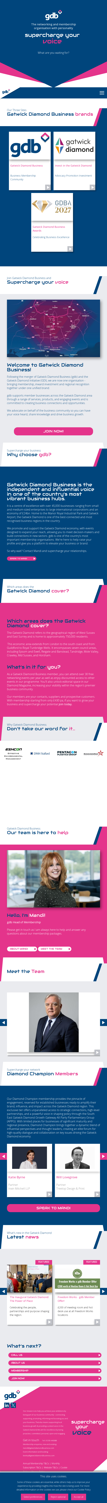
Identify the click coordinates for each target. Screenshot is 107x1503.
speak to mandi (18, 558)
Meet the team (51, 948)
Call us (16, 1355)
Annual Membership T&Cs (36, 1463)
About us (18, 1362)
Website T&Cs (51, 1467)
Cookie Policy (84, 1489)
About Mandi (19, 948)
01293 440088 (51, 1440)
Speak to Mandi (53, 1208)
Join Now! (53, 431)
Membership (19, 1370)
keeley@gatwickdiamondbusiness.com (38, 1455)
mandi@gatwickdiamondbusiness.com (38, 1448)
